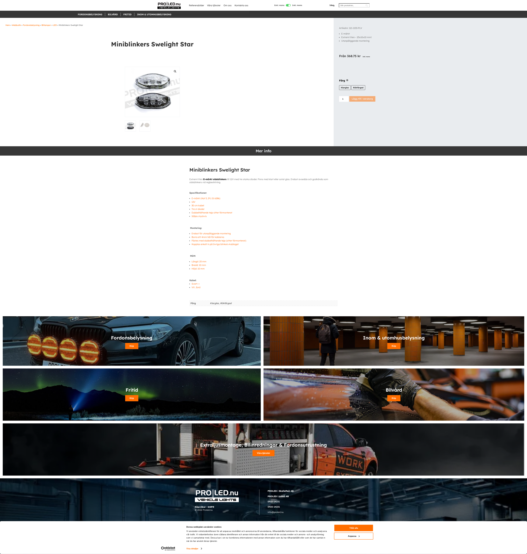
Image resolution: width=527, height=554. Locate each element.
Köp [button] (132, 346)
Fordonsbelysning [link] (90, 14)
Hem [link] (7, 25)
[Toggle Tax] (288, 5)
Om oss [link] (228, 5)
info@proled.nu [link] (276, 512)
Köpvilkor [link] (200, 507)
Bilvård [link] (113, 14)
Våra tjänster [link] (214, 5)
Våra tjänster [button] (263, 453)
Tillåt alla (353, 528)
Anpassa (352, 536)
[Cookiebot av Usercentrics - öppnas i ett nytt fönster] (168, 549)
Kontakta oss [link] (241, 5)
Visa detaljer (192, 548)
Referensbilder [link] (196, 5)
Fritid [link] (127, 14)
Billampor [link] (46, 25)
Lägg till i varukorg (362, 98)
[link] (169, 5)
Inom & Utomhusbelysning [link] (154, 14)
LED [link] (55, 25)
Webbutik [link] (16, 25)
